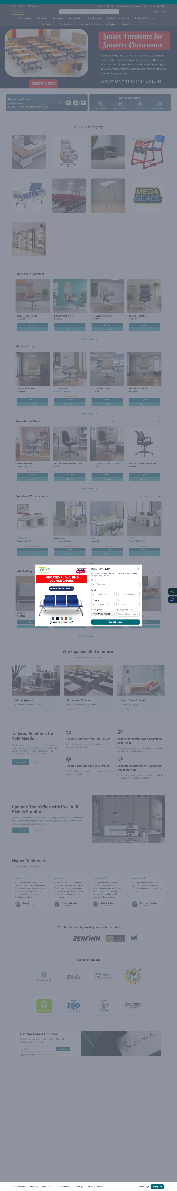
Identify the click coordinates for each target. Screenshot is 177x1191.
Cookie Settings (142, 1186)
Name (94, 580)
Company (95, 600)
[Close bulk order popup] (138, 568)
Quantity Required (124, 610)
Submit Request (115, 622)
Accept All (157, 1186)
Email (94, 590)
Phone (119, 590)
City (117, 600)
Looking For (96, 610)
